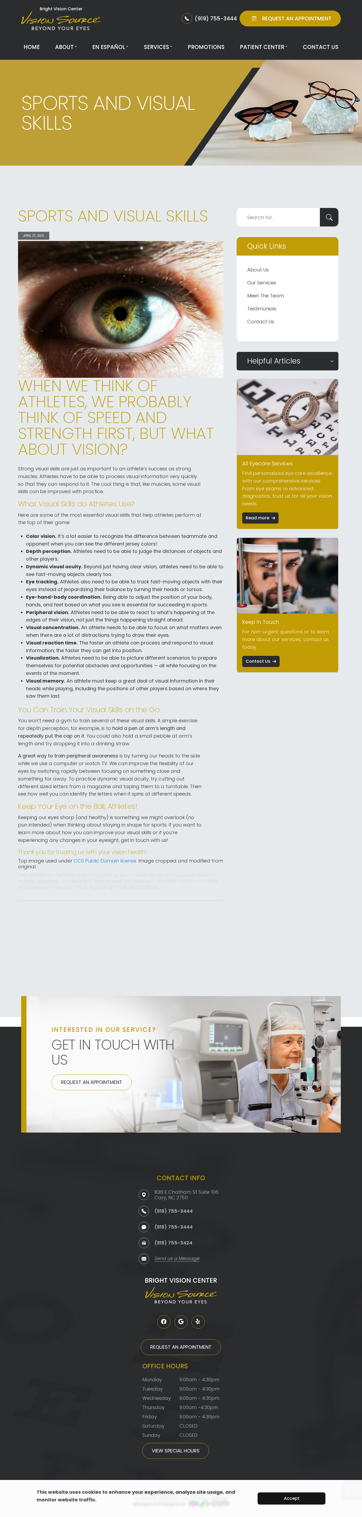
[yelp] (198, 1322)
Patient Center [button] (262, 47)
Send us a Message (177, 1259)
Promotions (206, 47)
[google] (181, 1322)
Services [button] (156, 47)
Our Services (261, 282)
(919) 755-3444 (173, 1211)
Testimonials (261, 308)
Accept (291, 1498)
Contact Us (320, 47)
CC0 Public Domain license (105, 860)
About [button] (64, 47)
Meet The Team (265, 295)
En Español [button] (108, 47)
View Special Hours (176, 1450)
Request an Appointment (91, 1082)
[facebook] (163, 1322)
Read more (257, 518)
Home (32, 47)
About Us (258, 269)
